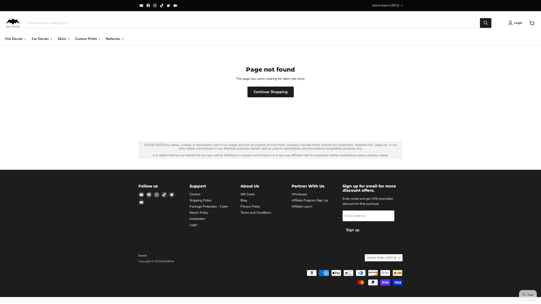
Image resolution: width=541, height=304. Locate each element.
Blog (243, 200)
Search (142, 256)
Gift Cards (247, 194)
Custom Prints (86, 39)
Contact (195, 194)
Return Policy (199, 212)
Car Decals (41, 39)
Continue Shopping (271, 91)
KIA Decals (14, 39)
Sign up (352, 229)
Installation (197, 219)
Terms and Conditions (255, 212)
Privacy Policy (250, 206)
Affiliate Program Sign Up (310, 200)
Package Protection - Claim (209, 206)
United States (385, 5)
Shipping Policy (201, 200)
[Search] (485, 23)
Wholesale (299, 194)
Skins (62, 39)
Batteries (113, 39)
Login (193, 225)
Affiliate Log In (302, 206)
